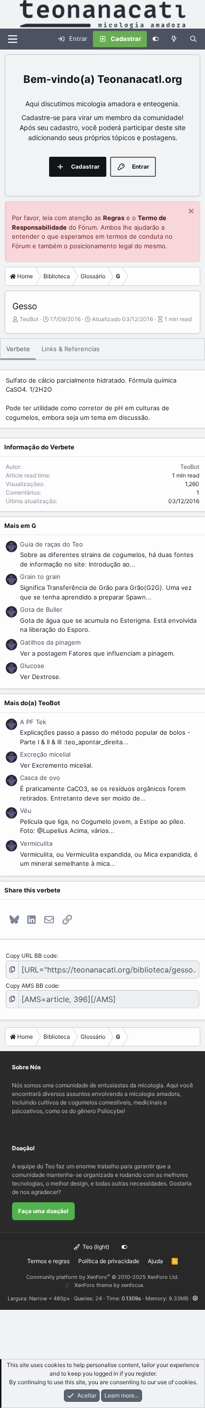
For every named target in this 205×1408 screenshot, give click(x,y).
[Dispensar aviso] (190, 212)
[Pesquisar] (193, 39)
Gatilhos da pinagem (50, 642)
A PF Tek (33, 722)
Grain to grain (40, 576)
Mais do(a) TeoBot (32, 703)
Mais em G (20, 525)
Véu (25, 810)
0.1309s (131, 1298)
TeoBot (29, 319)
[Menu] (12, 39)
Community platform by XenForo (102, 1277)
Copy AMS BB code (32, 985)
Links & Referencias (70, 349)
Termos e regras (48, 1261)
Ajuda (155, 1261)
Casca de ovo (40, 777)
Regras (113, 218)
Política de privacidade (108, 1261)
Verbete (18, 349)
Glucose (32, 665)
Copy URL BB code (31, 955)
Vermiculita (36, 843)
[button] (195, 1298)
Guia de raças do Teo (51, 544)
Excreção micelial (45, 754)
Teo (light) (95, 1246)
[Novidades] (174, 39)
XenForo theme (93, 1285)
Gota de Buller (41, 609)
